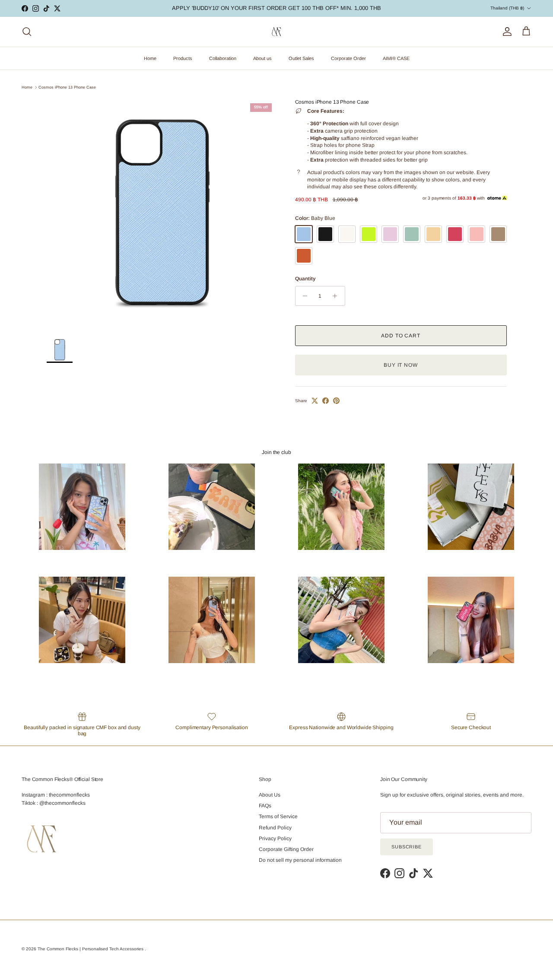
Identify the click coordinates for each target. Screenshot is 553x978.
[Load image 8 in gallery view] (161, 213)
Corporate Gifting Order (286, 849)
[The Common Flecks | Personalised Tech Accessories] (276, 31)
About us (262, 58)
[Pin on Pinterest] (336, 400)
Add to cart (401, 336)
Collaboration (222, 58)
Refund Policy (275, 828)
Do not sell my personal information (300, 860)
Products (182, 58)
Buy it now (401, 365)
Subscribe (406, 846)
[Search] (27, 31)
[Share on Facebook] (325, 400)
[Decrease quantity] (303, 295)
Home (150, 58)
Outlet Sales (301, 58)
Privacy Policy (275, 838)
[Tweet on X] (314, 400)
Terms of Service (278, 816)
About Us (269, 795)
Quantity (305, 279)
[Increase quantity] (337, 295)
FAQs (265, 806)
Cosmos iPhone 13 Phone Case (67, 87)
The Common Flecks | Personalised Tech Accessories (91, 948)
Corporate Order (348, 58)
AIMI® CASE (396, 58)
